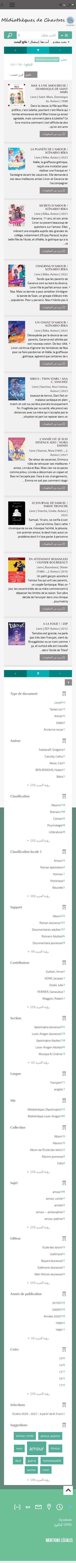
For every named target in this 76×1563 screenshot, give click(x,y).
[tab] (70, 1507)
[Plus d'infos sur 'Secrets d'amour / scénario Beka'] (16, 215)
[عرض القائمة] (12, 5)
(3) (40, 1338)
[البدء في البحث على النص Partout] (10, 35)
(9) (40, 951)
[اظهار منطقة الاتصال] (2, 4)
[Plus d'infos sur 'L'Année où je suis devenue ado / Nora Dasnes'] (16, 449)
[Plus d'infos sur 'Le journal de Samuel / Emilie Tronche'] (16, 513)
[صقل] (38, 50)
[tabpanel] (38, 766)
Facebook (65, 1519)
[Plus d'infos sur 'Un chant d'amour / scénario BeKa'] (16, 332)
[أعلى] (68, 1490)
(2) (40, 1062)
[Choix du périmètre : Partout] (65, 35)
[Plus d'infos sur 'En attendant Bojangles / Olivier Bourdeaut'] (16, 570)
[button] (60, 4)
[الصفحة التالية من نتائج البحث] (15, 50)
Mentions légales (59, 1540)
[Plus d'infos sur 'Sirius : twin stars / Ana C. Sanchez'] (16, 389)
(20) (40, 896)
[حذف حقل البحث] (19, 35)
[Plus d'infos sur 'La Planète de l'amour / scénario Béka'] (16, 159)
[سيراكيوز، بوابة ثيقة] (38, 21)
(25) (40, 785)
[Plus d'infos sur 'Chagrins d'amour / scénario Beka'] (16, 276)
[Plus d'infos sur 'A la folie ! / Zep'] (16, 633)
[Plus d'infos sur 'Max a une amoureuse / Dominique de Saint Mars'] (16, 95)
